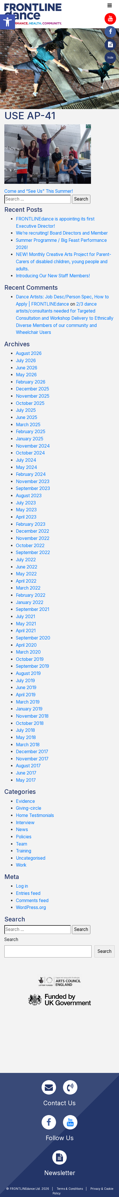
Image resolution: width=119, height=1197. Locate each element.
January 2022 (29, 602)
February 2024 (31, 474)
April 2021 (26, 630)
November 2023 (32, 481)
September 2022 (33, 552)
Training (23, 851)
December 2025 (32, 389)
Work (21, 865)
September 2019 (32, 666)
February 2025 (30, 431)
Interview (25, 822)
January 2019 (29, 709)
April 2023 (26, 517)
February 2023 (30, 524)
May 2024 (26, 467)
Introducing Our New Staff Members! (53, 275)
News (22, 829)
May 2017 (26, 780)
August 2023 (29, 495)
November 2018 (32, 716)
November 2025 (32, 396)
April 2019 (26, 694)
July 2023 (26, 503)
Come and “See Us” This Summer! (38, 191)
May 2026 (26, 374)
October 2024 (30, 453)
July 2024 (26, 460)
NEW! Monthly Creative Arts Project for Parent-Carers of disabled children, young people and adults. (63, 261)
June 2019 (26, 687)
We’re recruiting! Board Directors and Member (62, 233)
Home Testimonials (35, 815)
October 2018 (30, 723)
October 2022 (30, 545)
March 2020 (28, 652)
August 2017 (28, 765)
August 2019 (28, 673)
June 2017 (26, 773)
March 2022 (28, 588)
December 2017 (32, 751)
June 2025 (26, 417)
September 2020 (33, 638)
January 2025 (29, 439)
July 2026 (26, 360)
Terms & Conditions (70, 1188)
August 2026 (29, 353)
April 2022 (26, 581)
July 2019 (25, 680)
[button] (7, 21)
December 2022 (32, 531)
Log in (22, 886)
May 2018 (26, 737)
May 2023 (26, 510)
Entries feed (28, 893)
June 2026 (26, 368)
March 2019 (28, 702)
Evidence (25, 801)
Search (11, 939)
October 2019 (30, 659)
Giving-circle (28, 808)
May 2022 (26, 574)
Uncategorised (30, 858)
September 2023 (33, 488)
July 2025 (26, 410)
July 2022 (26, 559)
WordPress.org (31, 907)
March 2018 (28, 744)
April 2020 (26, 645)
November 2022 (32, 538)
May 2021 (26, 623)
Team (21, 844)
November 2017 (32, 759)
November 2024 (33, 446)
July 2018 (25, 730)
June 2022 (26, 567)
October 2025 (30, 403)
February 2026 (30, 382)
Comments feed (32, 900)
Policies (23, 836)
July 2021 (25, 616)
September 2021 (32, 609)
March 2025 (28, 424)
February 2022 (30, 595)
